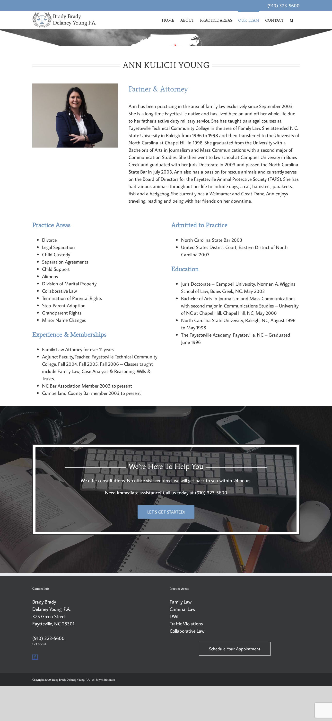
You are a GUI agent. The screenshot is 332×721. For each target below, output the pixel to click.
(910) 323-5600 (283, 5)
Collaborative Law (187, 631)
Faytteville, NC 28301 (53, 623)
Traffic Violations (186, 623)
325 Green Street (49, 616)
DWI (174, 616)
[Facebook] (35, 657)
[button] (292, 20)
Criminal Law (182, 609)
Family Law (181, 601)
